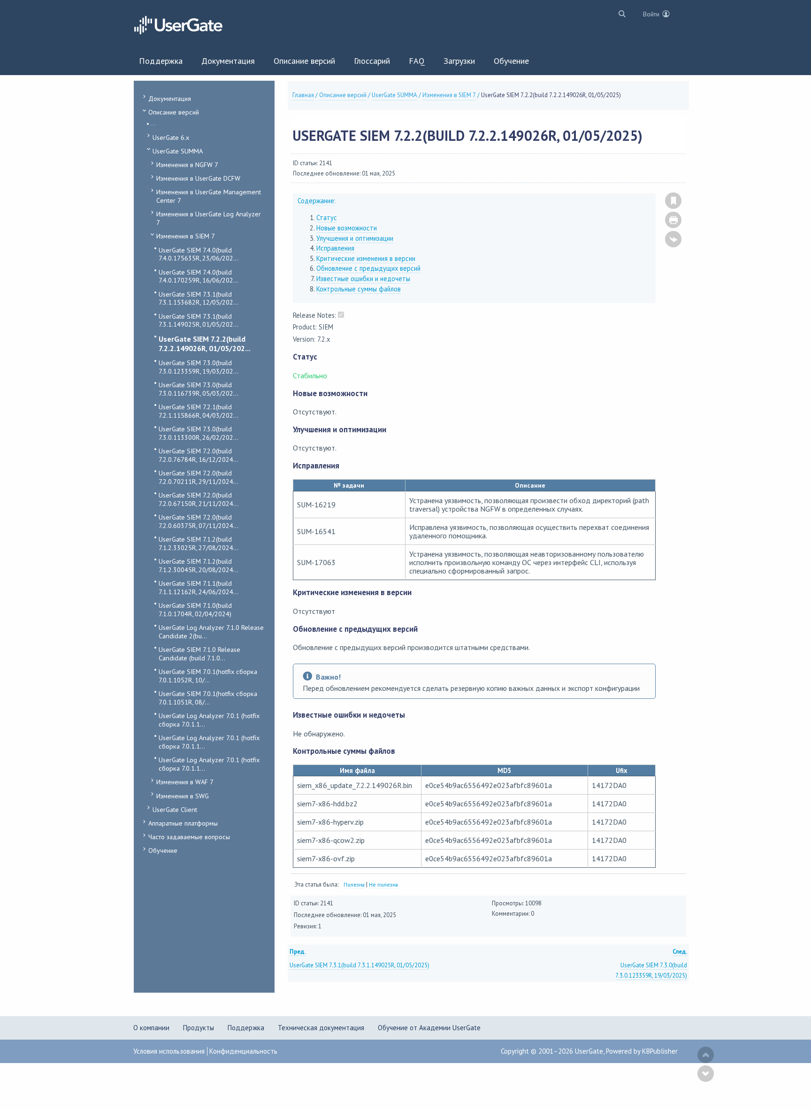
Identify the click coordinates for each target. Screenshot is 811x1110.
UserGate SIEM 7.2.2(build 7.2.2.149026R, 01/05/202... (205, 343)
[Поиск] (620, 13)
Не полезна (383, 884)
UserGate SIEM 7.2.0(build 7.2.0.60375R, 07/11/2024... (198, 521)
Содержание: (317, 200)
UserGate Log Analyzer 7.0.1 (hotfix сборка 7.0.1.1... (209, 719)
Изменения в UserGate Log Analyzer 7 (208, 218)
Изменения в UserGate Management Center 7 (208, 196)
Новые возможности (346, 227)
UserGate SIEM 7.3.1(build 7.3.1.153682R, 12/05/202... (198, 298)
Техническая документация (321, 1027)
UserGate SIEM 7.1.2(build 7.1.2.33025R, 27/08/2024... (198, 543)
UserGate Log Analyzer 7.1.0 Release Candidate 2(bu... (211, 631)
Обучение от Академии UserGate (429, 1027)
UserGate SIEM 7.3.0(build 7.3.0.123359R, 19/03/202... (198, 366)
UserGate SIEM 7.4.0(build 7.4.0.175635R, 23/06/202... (198, 254)
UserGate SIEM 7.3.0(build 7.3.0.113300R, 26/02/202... (198, 433)
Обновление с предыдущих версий (368, 268)
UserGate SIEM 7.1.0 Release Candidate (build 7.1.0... (199, 653)
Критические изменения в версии (365, 258)
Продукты (198, 1027)
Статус (326, 217)
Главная (303, 95)
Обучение (162, 850)
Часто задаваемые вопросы (189, 836)
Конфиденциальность (243, 1051)
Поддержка (246, 1027)
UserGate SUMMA (178, 150)
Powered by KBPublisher (642, 1051)
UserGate (589, 1051)
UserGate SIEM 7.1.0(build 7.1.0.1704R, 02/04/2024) (195, 609)
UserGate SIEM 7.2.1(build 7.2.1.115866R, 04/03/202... (198, 411)
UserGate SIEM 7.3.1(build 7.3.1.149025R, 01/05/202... (198, 320)
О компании (151, 1027)
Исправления (335, 248)
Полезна (354, 884)
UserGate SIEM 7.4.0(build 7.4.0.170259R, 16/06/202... (198, 276)
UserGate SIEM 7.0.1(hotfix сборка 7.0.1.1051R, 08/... (208, 697)
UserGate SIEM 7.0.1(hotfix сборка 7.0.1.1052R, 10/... (208, 675)
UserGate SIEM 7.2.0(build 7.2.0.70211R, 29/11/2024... (198, 477)
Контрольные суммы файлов (358, 288)
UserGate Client (175, 809)
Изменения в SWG (182, 795)
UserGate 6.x (171, 137)
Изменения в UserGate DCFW (198, 178)
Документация (169, 98)
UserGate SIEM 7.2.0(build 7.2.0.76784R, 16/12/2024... (198, 455)
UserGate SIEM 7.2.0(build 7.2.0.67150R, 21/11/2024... (198, 499)
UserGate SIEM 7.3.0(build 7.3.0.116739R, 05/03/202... (198, 389)
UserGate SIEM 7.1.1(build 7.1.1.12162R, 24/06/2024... (198, 587)
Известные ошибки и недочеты (363, 278)
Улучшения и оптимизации (354, 238)
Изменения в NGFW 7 (187, 164)
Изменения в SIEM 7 (185, 235)
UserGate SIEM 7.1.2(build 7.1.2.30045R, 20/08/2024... (198, 565)
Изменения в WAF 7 (185, 781)
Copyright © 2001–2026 (538, 1051)
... (153, 123)
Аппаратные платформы (183, 823)
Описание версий (173, 111)
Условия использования (169, 1051)
